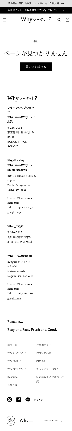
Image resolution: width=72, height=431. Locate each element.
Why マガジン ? (16, 369)
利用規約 (41, 360)
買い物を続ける (36, 66)
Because (12, 377)
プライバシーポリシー (48, 369)
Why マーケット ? (59, 421)
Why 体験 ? (14, 360)
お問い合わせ (44, 353)
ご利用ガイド (44, 345)
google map (14, 212)
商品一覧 (12, 345)
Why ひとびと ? (16, 353)
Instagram (13, 202)
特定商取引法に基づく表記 (50, 379)
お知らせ (12, 385)
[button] (5, 20)
